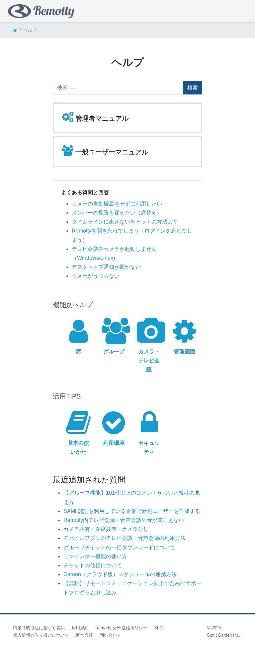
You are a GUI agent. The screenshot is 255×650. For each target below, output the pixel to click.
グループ (114, 351)
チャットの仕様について (92, 565)
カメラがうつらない (96, 276)
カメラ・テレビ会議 (149, 360)
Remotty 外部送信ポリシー (121, 627)
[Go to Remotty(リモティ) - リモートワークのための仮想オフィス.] (15, 30)
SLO (158, 627)
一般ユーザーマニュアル (110, 152)
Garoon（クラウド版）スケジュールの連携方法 (120, 574)
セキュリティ (149, 447)
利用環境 (114, 443)
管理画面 (184, 351)
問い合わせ (110, 635)
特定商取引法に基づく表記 (39, 627)
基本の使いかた (78, 447)
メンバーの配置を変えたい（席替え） (117, 213)
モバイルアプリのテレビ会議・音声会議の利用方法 (124, 538)
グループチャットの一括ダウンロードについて (119, 547)
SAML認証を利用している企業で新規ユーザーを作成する (131, 511)
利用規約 (80, 627)
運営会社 (84, 635)
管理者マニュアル (100, 118)
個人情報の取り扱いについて (41, 635)
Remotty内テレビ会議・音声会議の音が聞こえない (123, 520)
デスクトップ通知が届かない (106, 267)
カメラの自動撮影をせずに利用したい (117, 204)
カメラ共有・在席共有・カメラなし (105, 529)
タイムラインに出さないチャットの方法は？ (125, 222)
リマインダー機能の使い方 (95, 556)
